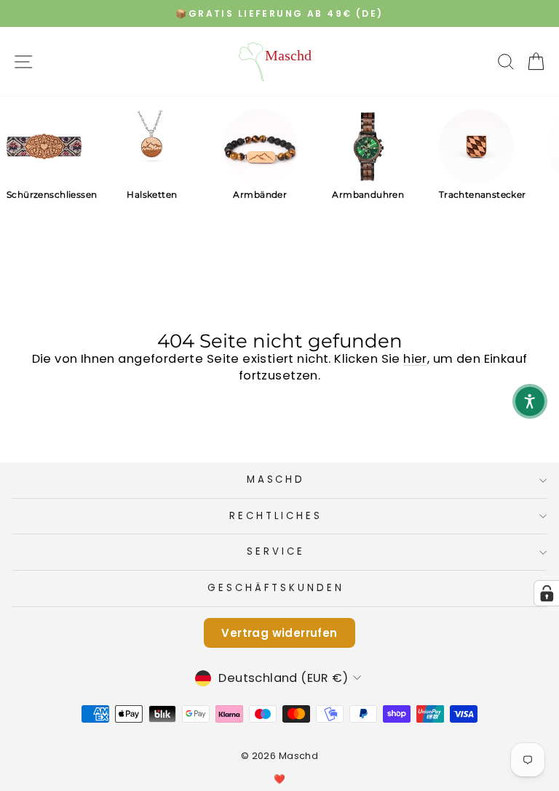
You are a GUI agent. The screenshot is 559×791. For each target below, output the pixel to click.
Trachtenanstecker (476, 194)
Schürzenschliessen (44, 194)
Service (276, 551)
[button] (529, 401)
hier (415, 358)
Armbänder (260, 194)
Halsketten (152, 194)
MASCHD (276, 479)
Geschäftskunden (275, 588)
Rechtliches (276, 516)
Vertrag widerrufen (279, 633)
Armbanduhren (368, 194)
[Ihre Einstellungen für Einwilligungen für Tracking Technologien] (546, 593)
